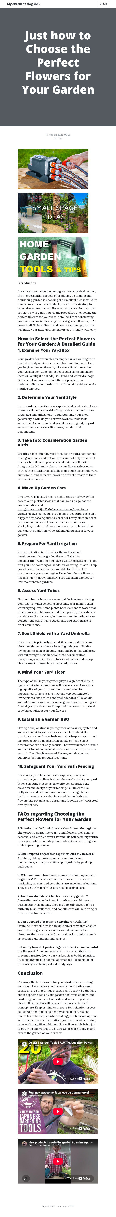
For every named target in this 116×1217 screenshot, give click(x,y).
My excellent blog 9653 (23, 4)
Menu (103, 4)
